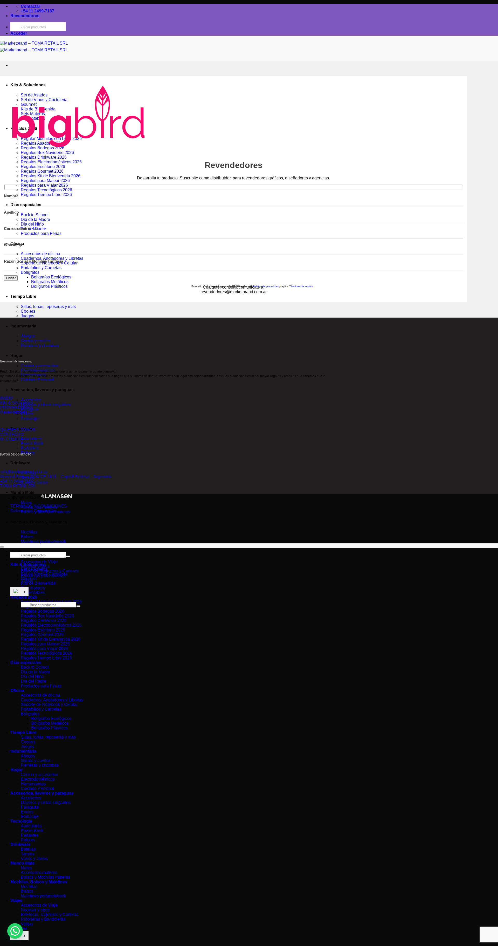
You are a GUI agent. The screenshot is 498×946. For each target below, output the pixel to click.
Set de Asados (34, 569)
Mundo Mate (22, 492)
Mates (26, 502)
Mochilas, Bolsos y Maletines (38, 522)
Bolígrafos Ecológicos (51, 277)
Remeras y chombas (40, 345)
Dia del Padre (33, 681)
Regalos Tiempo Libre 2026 (46, 194)
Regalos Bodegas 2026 (42, 611)
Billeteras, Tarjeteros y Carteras (49, 571)
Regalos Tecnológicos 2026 (46, 190)
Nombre (11, 196)
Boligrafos (30, 272)
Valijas (27, 924)
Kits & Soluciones (28, 564)
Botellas (28, 849)
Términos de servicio (301, 286)
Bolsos (27, 537)
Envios (27, 812)
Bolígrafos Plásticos (49, 728)
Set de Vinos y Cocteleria (44, 574)
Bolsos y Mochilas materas (45, 877)
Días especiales (25, 204)
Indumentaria (23, 326)
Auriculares (31, 439)
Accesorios (31, 400)
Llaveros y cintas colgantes (46, 404)
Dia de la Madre (35, 219)
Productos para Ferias (41, 233)
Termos (27, 854)
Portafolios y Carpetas (41, 267)
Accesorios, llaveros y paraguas (42, 390)
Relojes (28, 840)
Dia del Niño (32, 224)
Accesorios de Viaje (39, 561)
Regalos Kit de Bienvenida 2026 (50, 176)
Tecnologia (21, 821)
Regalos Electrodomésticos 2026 (51, 162)
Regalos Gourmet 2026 (42, 171)
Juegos (27, 316)
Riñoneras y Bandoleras (43, 919)
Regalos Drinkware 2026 (44, 157)
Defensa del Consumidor (33, 511)
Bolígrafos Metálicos (49, 281)
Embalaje (29, 418)
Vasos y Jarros (34, 482)
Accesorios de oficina (40, 253)
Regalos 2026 (23, 597)
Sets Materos (33, 588)
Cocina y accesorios (39, 365)
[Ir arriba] (2, 547)
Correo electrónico (21, 228)
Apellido (11, 212)
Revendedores (24, 15)
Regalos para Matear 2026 (45, 180)
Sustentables (33, 592)
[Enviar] (78, 606)
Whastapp (13, 245)
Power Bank (32, 443)
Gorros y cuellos (36, 341)
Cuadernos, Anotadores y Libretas (52, 258)
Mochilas (29, 532)
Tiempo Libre (23, 296)
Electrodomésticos (38, 779)
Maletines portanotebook (43, 541)
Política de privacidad (266, 286)
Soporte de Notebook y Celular (49, 704)
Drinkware (20, 463)
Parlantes (29, 448)
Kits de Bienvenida (38, 583)
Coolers (28, 311)
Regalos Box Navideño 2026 (47, 616)
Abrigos (28, 336)
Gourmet (29, 578)
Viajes (16, 551)
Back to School (35, 215)
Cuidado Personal (37, 379)
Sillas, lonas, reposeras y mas (48, 306)
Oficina (17, 690)
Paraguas (30, 807)
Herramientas (33, 784)
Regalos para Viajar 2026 (44, 185)
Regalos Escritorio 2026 (43, 166)
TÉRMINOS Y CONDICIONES (38, 506)
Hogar (16, 355)
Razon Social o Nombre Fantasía (33, 261)
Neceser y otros (35, 910)
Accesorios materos (39, 872)
